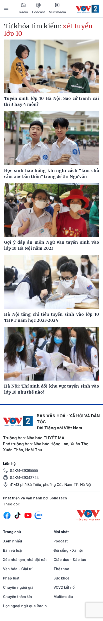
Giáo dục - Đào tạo (70, 559)
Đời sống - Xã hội (68, 550)
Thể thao (61, 569)
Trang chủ (12, 532)
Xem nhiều (12, 541)
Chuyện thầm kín (17, 596)
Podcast (38, 12)
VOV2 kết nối (65, 587)
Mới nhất (61, 532)
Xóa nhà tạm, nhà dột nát (25, 559)
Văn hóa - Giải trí (17, 569)
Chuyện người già (18, 587)
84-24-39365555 (24, 470)
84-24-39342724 (24, 477)
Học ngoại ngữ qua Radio (25, 606)
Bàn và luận (13, 550)
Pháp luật (11, 578)
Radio (23, 12)
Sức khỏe (62, 578)
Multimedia (57, 12)
